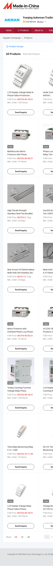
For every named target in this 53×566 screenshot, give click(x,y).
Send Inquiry (21, 112)
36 (22, 537)
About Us (39, 30)
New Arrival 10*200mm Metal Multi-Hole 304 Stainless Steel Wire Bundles (20, 272)
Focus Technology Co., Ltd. (37, 554)
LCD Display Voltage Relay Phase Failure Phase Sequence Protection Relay (19, 508)
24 (16, 537)
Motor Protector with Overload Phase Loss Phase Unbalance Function (20, 331)
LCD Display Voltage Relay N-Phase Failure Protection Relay (20, 95)
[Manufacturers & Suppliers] (21, 5)
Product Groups (15, 46)
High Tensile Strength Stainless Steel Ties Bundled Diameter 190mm (20, 213)
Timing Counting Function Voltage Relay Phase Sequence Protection (19, 390)
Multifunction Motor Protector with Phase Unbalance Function (17, 154)
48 (28, 537)
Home (8, 30)
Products (24, 30)
